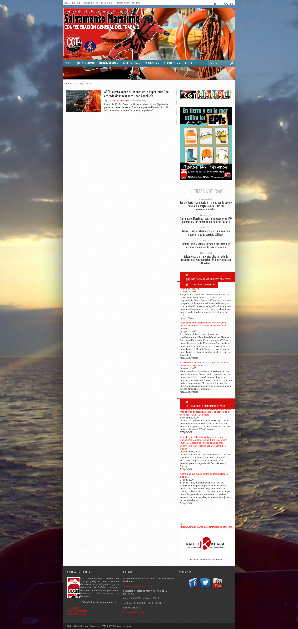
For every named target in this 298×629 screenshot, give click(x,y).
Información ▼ (109, 63)
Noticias (136, 2)
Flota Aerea (106, 2)
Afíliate (190, 63)
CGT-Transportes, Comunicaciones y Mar (205, 406)
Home (69, 83)
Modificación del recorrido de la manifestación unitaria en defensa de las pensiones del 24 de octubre (203, 325)
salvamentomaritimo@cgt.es (137, 586)
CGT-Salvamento (117, 100)
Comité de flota (90, 2)
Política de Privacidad (134, 612)
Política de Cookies (77, 613)
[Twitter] (205, 588)
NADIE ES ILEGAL (189, 288)
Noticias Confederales (204, 284)
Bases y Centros (72, 2)
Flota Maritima (122, 2)
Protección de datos (77, 611)
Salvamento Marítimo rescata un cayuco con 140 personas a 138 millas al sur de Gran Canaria (206, 220)
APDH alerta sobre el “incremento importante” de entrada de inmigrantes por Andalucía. (136, 94)
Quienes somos (85, 63)
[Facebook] (192, 588)
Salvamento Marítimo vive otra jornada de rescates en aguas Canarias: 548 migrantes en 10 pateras (206, 260)
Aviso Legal (73, 608)
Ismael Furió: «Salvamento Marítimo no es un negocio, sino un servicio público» (206, 232)
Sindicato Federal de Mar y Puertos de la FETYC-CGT (208, 280)
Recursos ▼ (152, 63)
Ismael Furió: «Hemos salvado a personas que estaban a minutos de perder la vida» (206, 245)
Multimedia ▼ (132, 63)
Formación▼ (172, 63)
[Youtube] (217, 588)
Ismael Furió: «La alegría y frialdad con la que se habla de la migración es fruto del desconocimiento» (206, 206)
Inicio (68, 63)
